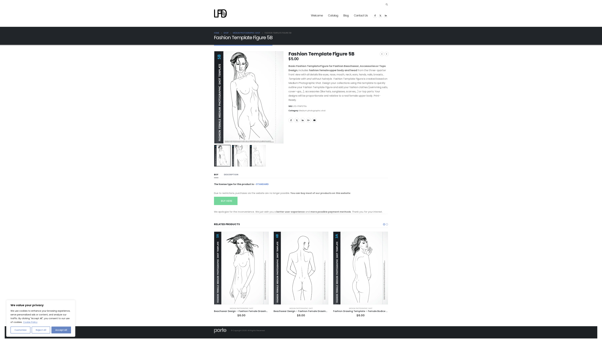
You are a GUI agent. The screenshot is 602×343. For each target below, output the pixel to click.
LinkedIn (302, 120)
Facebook (290, 120)
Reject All (41, 330)
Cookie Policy (30, 322)
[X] (380, 15)
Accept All (61, 330)
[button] (214, 97)
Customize (20, 330)
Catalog (333, 15)
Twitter (296, 120)
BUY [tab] (216, 174)
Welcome (317, 15)
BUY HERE (226, 201)
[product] (241, 268)
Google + (308, 120)
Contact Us (361, 15)
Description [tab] (231, 174)
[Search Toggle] (386, 4)
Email (314, 120)
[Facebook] (375, 15)
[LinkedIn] (385, 15)
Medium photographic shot (312, 110)
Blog (346, 15)
